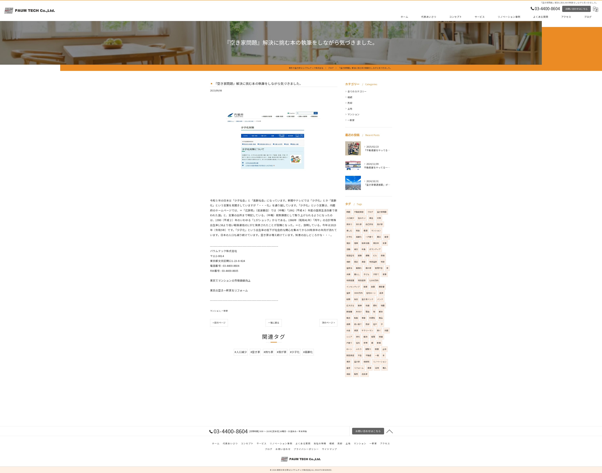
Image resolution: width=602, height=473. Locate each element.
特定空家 (373, 261)
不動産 (368, 355)
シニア (349, 336)
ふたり (359, 349)
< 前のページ (219, 322)
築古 (348, 317)
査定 (348, 368)
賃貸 (369, 368)
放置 (373, 286)
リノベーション (379, 361)
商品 (381, 317)
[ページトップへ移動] (389, 431)
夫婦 (348, 274)
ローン (349, 349)
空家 (348, 293)
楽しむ (349, 230)
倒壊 (383, 255)
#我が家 (282, 352)
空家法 (349, 268)
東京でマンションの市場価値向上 (230, 280)
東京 (348, 361)
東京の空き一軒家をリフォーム (229, 290)
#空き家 (255, 352)
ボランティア (375, 249)
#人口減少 (241, 352)
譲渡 (365, 286)
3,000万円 (373, 280)
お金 (348, 330)
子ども (366, 274)
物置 (383, 305)
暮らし (357, 274)
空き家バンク (367, 299)
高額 (348, 324)
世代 (358, 336)
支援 (384, 243)
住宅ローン (371, 293)
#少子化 (295, 352)
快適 (367, 305)
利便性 (372, 317)
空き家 (357, 361)
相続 (350, 97)
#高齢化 (308, 352)
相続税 (366, 361)
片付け (359, 311)
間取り (368, 349)
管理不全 (379, 268)
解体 (381, 311)
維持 (365, 336)
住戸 (375, 324)
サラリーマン (367, 330)
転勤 (356, 317)
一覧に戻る (273, 322)
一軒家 (225, 310)
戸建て (349, 342)
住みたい (362, 218)
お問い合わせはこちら (576, 8)
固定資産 (350, 355)
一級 (377, 355)
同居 (386, 330)
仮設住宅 (350, 255)
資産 (363, 261)
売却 (350, 102)
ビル (375, 255)
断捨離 (349, 311)
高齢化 (359, 236)
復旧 (348, 243)
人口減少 (350, 218)
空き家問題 (382, 211)
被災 (356, 249)
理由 (367, 311)
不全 (360, 355)
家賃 (384, 274)
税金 (358, 230)
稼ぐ (379, 330)
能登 (386, 236)
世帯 (365, 342)
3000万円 (358, 293)
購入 (384, 368)
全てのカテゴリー (357, 91)
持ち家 (359, 224)
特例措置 (350, 280)
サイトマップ (329, 449)
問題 (348, 211)
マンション (215, 310)
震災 (379, 236)
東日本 (376, 243)
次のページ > (328, 322)
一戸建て (369, 236)
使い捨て (358, 324)
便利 (375, 305)
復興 (356, 243)
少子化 (349, 236)
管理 (373, 336)
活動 (348, 249)
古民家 (364, 374)
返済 (381, 293)
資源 (356, 330)
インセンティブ (353, 286)
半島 (363, 249)
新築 (379, 342)
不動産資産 (359, 211)
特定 (383, 261)
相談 (348, 374)
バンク (380, 299)
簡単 (360, 305)
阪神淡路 (365, 243)
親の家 (368, 268)
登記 (356, 261)
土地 (350, 108)
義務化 (359, 268)
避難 (367, 255)
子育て (376, 274)
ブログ (370, 211)
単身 (363, 317)
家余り (349, 224)
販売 (356, 374)
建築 (360, 255)
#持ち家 (268, 352)
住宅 (358, 342)
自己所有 (369, 224)
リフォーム (359, 368)
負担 (356, 299)
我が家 (380, 224)
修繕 (381, 336)
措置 (377, 349)
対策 (379, 218)
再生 (371, 218)
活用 (377, 368)
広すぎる (350, 305)
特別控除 (362, 280)
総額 (348, 299)
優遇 (365, 230)
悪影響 (382, 286)
